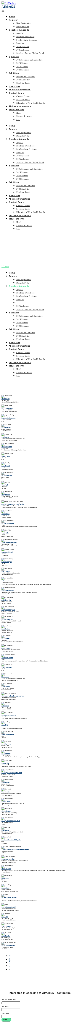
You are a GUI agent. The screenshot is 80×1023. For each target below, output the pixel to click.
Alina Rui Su (5, 936)
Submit (6, 1019)
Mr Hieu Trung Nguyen (9, 897)
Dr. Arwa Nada (5, 753)
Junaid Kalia (5, 514)
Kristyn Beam (5, 801)
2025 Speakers (22, 46)
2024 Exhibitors (23, 80)
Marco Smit (5, 399)
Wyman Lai (5, 677)
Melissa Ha (5, 437)
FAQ (18, 119)
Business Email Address (8, 999)
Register (13, 20)
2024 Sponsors (22, 70)
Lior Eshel (5, 705)
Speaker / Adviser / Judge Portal (30, 53)
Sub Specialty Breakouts (26, 40)
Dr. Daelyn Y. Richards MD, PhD (11, 773)
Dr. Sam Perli (5, 638)
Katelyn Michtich (7, 552)
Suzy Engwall (6, 926)
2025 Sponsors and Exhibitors (29, 60)
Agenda (19, 33)
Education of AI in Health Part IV (30, 103)
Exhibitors (14, 73)
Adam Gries (5, 878)
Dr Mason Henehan (8, 859)
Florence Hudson (7, 590)
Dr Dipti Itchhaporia (8, 610)
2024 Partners (22, 66)
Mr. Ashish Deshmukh (8, 907)
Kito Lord (4, 916)
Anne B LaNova (6, 648)
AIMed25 (8, 6)
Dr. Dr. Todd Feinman (8, 945)
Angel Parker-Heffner (9, 542)
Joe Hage (4, 725)
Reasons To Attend (24, 116)
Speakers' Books (23, 100)
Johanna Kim (5, 581)
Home (12, 16)
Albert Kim (5, 830)
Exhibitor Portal (23, 83)
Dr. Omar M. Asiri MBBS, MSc (11, 840)
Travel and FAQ (16, 109)
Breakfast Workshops (25, 36)
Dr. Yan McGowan (7, 523)
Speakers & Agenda (19, 30)
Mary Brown (5, 494)
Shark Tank (14, 86)
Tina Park (4, 485)
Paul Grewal (5, 686)
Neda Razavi (5, 782)
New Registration (23, 23)
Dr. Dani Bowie (6, 427)
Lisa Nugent (5, 466)
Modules (20, 43)
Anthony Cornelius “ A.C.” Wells (12, 504)
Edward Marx (5, 456)
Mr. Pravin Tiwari (7, 408)
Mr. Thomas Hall (6, 475)
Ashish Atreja (6, 600)
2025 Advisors (22, 50)
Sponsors (14, 56)
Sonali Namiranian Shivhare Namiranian (15, 849)
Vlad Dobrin (5, 792)
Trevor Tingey (6, 562)
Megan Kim (5, 763)
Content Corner (17, 93)
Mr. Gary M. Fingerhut (8, 715)
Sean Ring (5, 888)
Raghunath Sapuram (8, 418)
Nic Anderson (6, 811)
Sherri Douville (6, 667)
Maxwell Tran (6, 869)
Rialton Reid (5, 571)
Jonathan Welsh (7, 658)
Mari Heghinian (6, 446)
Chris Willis (5, 533)
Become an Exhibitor (25, 76)
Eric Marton (5, 629)
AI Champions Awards (20, 106)
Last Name (5, 1013)
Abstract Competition (20, 90)
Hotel (18, 113)
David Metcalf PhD (7, 734)
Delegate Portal (22, 26)
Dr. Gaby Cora (6, 744)
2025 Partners (22, 63)
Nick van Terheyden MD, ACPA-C (12, 696)
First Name (5, 1006)
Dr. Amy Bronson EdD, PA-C (10, 821)
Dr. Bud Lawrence (7, 619)
